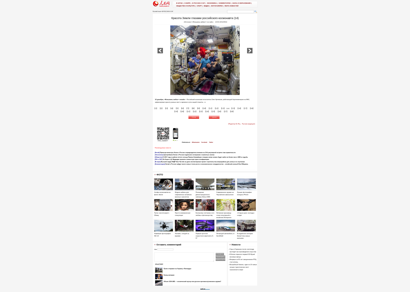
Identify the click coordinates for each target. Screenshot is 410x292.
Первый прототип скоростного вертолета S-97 (205, 236)
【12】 (216, 108)
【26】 (219, 111)
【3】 (166, 108)
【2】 (161, 108)
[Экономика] (159, 155)
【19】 (176, 111)
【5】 (177, 108)
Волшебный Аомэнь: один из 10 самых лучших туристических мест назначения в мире (243, 267)
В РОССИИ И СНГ (167, 11)
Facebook (204, 142)
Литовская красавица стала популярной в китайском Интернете (223, 215)
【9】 (198, 108)
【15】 (233, 108)
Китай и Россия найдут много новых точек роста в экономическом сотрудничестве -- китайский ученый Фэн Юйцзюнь (206, 164)
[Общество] (159, 157)
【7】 (188, 108)
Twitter (211, 142)
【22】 (194, 111)
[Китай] (157, 152)
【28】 (231, 111)
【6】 (182, 108)
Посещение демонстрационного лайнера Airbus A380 (203, 194)
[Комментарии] (160, 164)
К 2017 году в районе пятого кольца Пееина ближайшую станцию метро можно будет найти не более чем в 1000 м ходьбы (205, 157)
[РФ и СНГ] (158, 159)
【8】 (193, 108)
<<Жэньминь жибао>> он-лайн (202, 22)
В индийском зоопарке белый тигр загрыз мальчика (245, 236)
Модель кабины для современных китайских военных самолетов (183, 194)
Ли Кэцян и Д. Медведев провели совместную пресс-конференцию (186, 159)
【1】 (156, 108)
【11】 (210, 108)
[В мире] (158, 162)
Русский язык (157, 11)
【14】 (228, 108)
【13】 (222, 108)
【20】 (182, 111)
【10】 (204, 108)
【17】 (245, 108)
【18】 (251, 108)
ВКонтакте (196, 142)
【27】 (225, 111)
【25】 (213, 111)
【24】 (207, 111)
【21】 (188, 111)
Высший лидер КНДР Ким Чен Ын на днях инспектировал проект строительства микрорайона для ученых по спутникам (203, 162)
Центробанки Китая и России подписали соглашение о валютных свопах (189, 155)
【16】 (239, 108)
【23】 (200, 111)
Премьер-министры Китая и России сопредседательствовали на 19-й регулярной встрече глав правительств (198, 152)
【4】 (172, 108)
